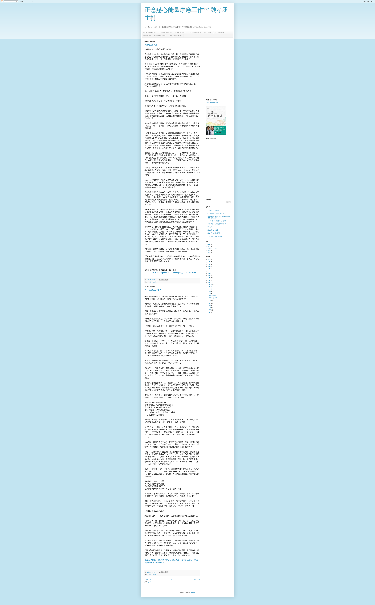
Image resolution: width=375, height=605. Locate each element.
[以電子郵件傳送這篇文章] (160, 280)
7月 (210, 300)
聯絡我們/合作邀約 (160, 35)
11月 (210, 286)
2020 (209, 264)
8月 (210, 293)
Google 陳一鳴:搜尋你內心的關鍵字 (217, 221)
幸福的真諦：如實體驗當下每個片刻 (217, 224)
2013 (209, 280)
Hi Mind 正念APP (180, 32)
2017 (209, 271)
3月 (210, 307)
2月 (210, 310)
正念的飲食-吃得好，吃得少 (215, 236)
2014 (209, 278)
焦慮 (209, 250)
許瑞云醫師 (154, 282)
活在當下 (154, 574)
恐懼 (209, 244)
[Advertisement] (222, 54)
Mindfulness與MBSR (149, 32)
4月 (210, 305)
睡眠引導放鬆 (147, 35)
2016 (209, 273)
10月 (210, 289)
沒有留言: (154, 279)
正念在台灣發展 (212, 248)
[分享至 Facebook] (166, 280)
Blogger (193, 592)
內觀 (150, 282)
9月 (210, 291)
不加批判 (210, 227)
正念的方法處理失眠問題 (214, 233)
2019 (209, 266)
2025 (209, 259)
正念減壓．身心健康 (213, 230)
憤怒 (209, 246)
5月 (210, 303)
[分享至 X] (164, 280)
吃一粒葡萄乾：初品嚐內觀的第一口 (217, 213)
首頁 (172, 579)
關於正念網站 (208, 32)
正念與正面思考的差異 (213, 210)
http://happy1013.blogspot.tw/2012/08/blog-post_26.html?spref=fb (170, 273)
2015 (209, 275)
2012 (209, 282)
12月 (210, 284)
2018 (209, 268)
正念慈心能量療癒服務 (175, 35)
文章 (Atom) (151, 582)
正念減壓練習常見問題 (165, 32)
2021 (209, 262)
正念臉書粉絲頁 (220, 32)
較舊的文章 (197, 579)
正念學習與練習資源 (195, 32)
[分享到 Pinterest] (167, 280)
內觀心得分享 (151, 45)
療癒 (209, 252)
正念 (150, 574)
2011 (209, 313)
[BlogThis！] (162, 280)
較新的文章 (148, 579)
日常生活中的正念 (153, 290)
